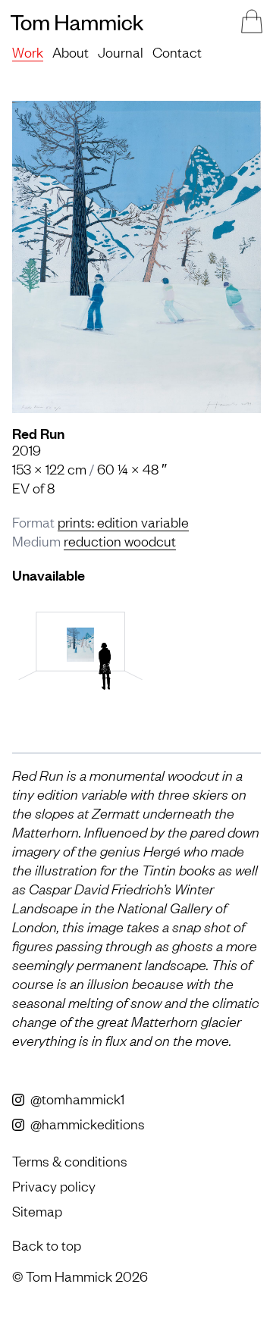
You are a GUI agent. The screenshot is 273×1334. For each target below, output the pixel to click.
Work (27, 51)
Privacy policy (54, 1185)
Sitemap (37, 1210)
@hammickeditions (86, 1123)
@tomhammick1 (75, 1098)
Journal (120, 51)
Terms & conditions (69, 1160)
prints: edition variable (123, 521)
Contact (177, 51)
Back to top (46, 1244)
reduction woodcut (120, 540)
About (70, 51)
